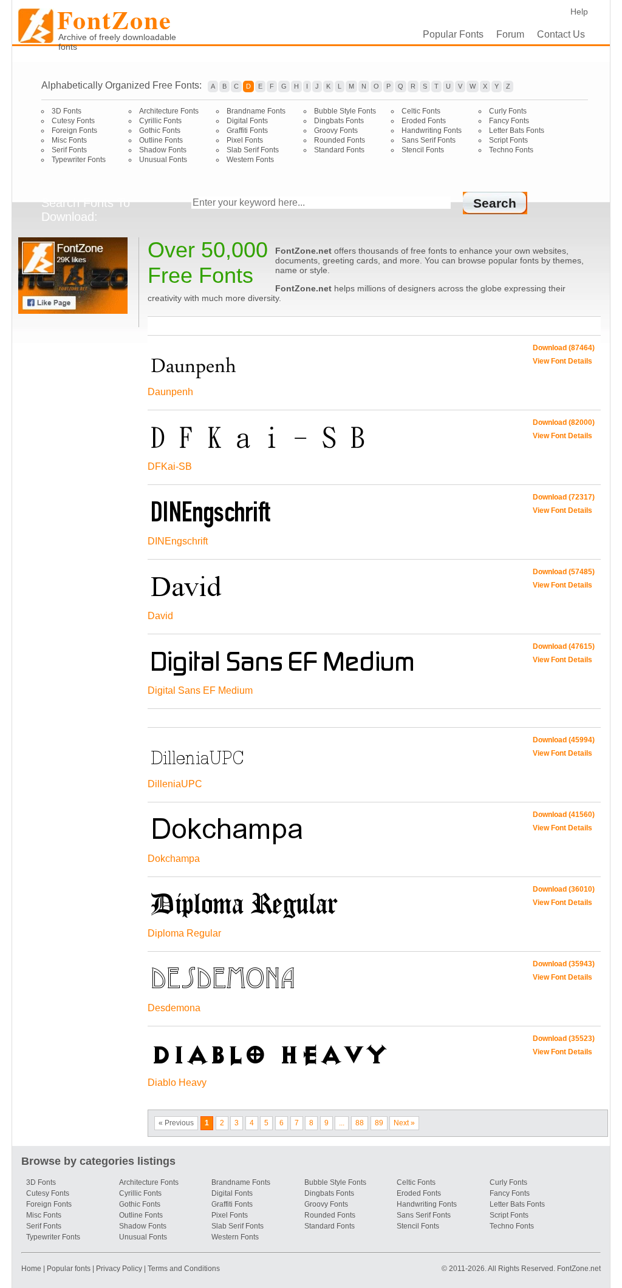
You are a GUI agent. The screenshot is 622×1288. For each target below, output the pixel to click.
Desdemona (174, 1008)
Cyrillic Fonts (160, 121)
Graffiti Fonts (247, 130)
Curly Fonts (508, 111)
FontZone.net (579, 1268)
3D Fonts (66, 111)
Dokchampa (174, 858)
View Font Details (562, 361)
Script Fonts (508, 140)
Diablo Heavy (177, 1082)
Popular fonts (69, 1268)
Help (579, 11)
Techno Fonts (511, 150)
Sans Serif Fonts (429, 140)
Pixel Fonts (245, 140)
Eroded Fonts (424, 121)
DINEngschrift (178, 541)
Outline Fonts (161, 140)
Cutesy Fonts (73, 121)
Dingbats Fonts (339, 121)
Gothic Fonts (159, 130)
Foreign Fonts (74, 130)
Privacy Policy (119, 1268)
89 (379, 1123)
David (160, 616)
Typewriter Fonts (79, 159)
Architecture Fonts (169, 111)
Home (32, 1268)
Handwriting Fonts (432, 130)
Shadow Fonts (162, 150)
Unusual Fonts (163, 159)
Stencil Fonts (423, 150)
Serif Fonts (69, 150)
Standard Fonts (339, 150)
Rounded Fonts (339, 140)
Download (564, 348)
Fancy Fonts (509, 121)
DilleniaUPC (175, 784)
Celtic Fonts (421, 111)
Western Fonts (250, 159)
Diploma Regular (184, 933)
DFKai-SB (170, 466)
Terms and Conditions (184, 1268)
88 (359, 1123)
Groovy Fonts (336, 130)
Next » (404, 1123)
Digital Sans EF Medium (200, 690)
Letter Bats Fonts (516, 130)
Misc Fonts (69, 140)
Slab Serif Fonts (253, 150)
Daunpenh (170, 392)
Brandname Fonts (256, 111)
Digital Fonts (247, 121)
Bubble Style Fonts (345, 111)
